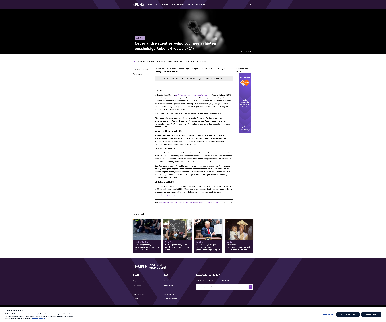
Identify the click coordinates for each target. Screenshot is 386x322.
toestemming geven (197, 79)
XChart (165, 5)
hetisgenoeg (187, 202)
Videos (190, 5)
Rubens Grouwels (212, 202)
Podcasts (181, 5)
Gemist (135, 299)
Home (150, 5)
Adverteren (168, 285)
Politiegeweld (164, 202)
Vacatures (167, 290)
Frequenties (137, 285)
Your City (200, 5)
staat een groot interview (191, 95)
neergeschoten (176, 202)
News (157, 5)
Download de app (170, 299)
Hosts (135, 290)
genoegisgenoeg (199, 202)
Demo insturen (138, 294)
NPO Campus (169, 294)
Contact (167, 281)
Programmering (138, 281)
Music (172, 5)
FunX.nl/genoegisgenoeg (165, 195)
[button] (251, 4)
